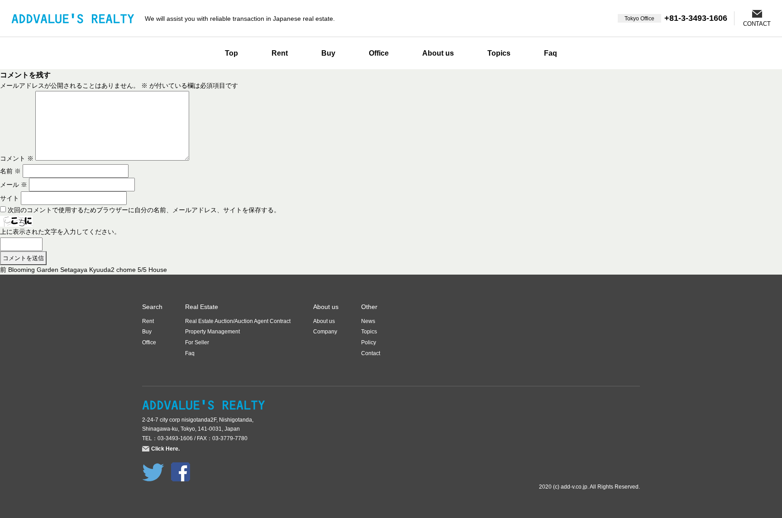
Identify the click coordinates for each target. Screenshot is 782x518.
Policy (368, 342)
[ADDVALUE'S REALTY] (72, 18)
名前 (10, 171)
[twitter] (153, 467)
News (368, 321)
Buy (328, 53)
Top (231, 53)
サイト (9, 198)
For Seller (197, 342)
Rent (280, 53)
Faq (550, 53)
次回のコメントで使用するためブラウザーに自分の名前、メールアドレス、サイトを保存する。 (144, 210)
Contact (370, 353)
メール (13, 184)
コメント (16, 158)
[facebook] (180, 467)
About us (438, 53)
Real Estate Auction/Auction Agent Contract (238, 321)
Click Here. (165, 449)
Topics (498, 53)
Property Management (212, 331)
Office (379, 53)
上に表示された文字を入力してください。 (60, 231)
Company (325, 331)
